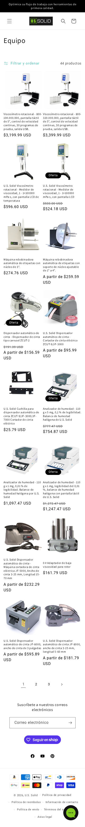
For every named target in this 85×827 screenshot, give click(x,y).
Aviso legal (45, 816)
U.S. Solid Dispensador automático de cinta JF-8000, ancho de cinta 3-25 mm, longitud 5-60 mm (62, 646)
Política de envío (28, 809)
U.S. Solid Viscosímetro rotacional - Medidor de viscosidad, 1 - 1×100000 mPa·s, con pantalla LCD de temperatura (21, 193)
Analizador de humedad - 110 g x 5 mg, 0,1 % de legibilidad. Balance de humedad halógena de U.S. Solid (62, 414)
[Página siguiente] (61, 684)
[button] (9, 21)
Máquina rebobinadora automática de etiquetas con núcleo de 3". (22, 263)
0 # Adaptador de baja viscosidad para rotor (57, 564)
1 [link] (23, 684)
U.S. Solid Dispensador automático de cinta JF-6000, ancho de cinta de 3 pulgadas (22, 644)
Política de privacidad (56, 795)
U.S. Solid (31, 795)
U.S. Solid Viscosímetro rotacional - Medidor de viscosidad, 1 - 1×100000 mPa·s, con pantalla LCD (58, 191)
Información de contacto (62, 802)
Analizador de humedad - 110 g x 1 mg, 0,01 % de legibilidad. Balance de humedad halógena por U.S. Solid (22, 489)
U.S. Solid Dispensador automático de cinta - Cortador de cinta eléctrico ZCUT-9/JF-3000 (60, 338)
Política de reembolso (26, 802)
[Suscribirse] (70, 722)
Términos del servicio (58, 809)
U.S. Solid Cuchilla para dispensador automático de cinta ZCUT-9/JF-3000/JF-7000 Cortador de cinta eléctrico (21, 416)
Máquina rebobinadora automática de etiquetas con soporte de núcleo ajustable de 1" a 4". (61, 265)
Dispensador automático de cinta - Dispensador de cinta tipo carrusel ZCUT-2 (22, 336)
